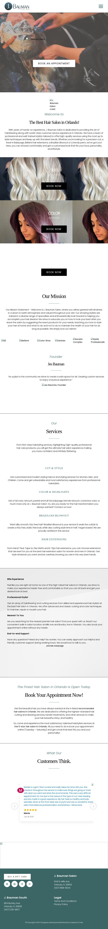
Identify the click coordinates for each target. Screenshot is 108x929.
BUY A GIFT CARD (17, 876)
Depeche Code (77, 922)
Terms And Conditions (65, 901)
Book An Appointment (54, 63)
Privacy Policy (61, 904)
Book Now (54, 186)
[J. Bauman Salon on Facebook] (22, 884)
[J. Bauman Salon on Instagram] (29, 884)
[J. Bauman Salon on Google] (7, 884)
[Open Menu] (101, 6)
